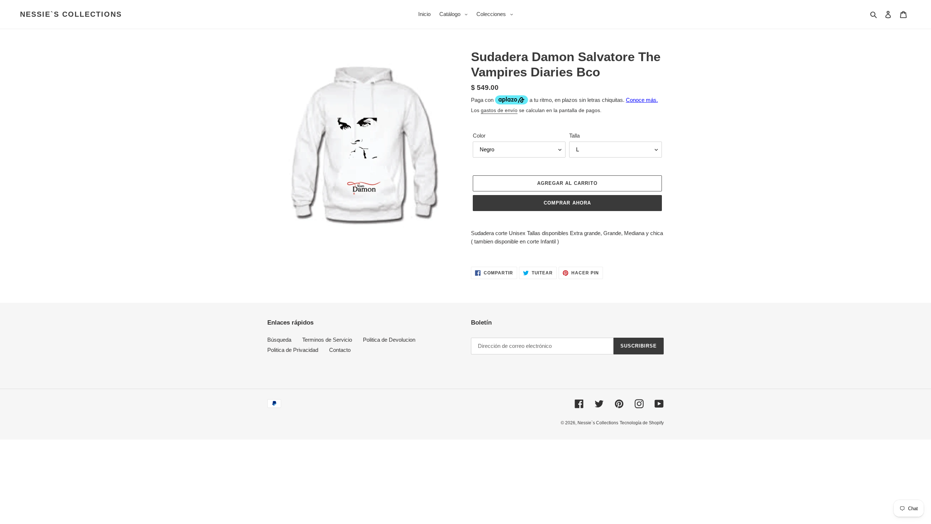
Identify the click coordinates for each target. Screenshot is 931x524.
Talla (574, 135)
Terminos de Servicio (327, 340)
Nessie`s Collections (71, 14)
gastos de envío (499, 110)
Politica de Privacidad (292, 350)
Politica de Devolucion (389, 340)
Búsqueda (279, 340)
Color (479, 135)
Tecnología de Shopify (642, 422)
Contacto (340, 350)
